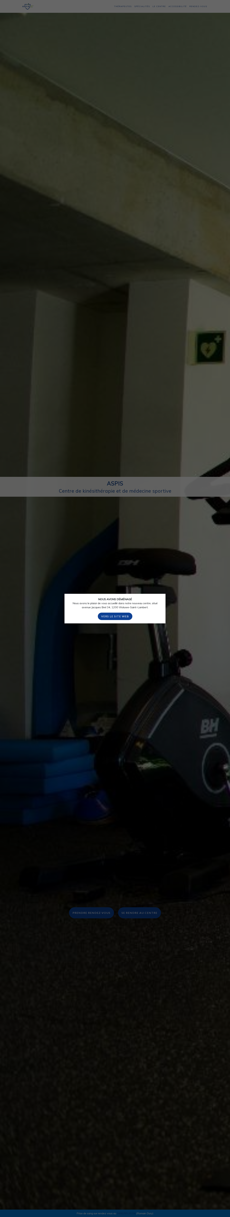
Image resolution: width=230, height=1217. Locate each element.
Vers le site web (115, 616)
